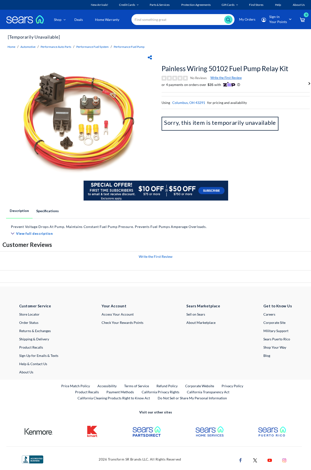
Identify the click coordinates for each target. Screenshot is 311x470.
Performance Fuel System (92, 47)
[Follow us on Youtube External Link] (270, 460)
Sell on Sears (195, 314)
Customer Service (35, 306)
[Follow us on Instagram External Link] (284, 460)
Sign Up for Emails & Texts (38, 355)
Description (19, 211)
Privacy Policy (232, 386)
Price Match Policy (75, 386)
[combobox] (182, 19)
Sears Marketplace (203, 306)
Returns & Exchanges (35, 331)
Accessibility (107, 386)
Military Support (275, 331)
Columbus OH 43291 (188, 103)
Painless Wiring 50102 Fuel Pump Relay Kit (225, 68)
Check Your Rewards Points (122, 322)
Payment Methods (120, 392)
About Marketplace (201, 322)
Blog (266, 355)
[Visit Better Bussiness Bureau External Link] (32, 459)
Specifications (47, 211)
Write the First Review (226, 78)
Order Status (28, 322)
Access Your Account (118, 314)
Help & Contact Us (33, 364)
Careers (269, 314)
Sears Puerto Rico (276, 339)
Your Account (114, 306)
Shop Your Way (274, 347)
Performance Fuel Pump (129, 47)
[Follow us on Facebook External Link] (240, 460)
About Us (26, 372)
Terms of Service (136, 386)
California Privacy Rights (160, 392)
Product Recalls (31, 347)
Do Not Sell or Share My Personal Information (192, 398)
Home (11, 47)
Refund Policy (167, 386)
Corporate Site (274, 322)
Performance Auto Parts (56, 47)
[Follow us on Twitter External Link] (255, 460)
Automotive (27, 47)
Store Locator (29, 314)
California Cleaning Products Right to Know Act (114, 398)
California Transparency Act (208, 392)
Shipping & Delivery (34, 339)
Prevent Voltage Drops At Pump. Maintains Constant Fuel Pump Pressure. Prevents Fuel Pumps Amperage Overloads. (109, 227)
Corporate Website (200, 386)
